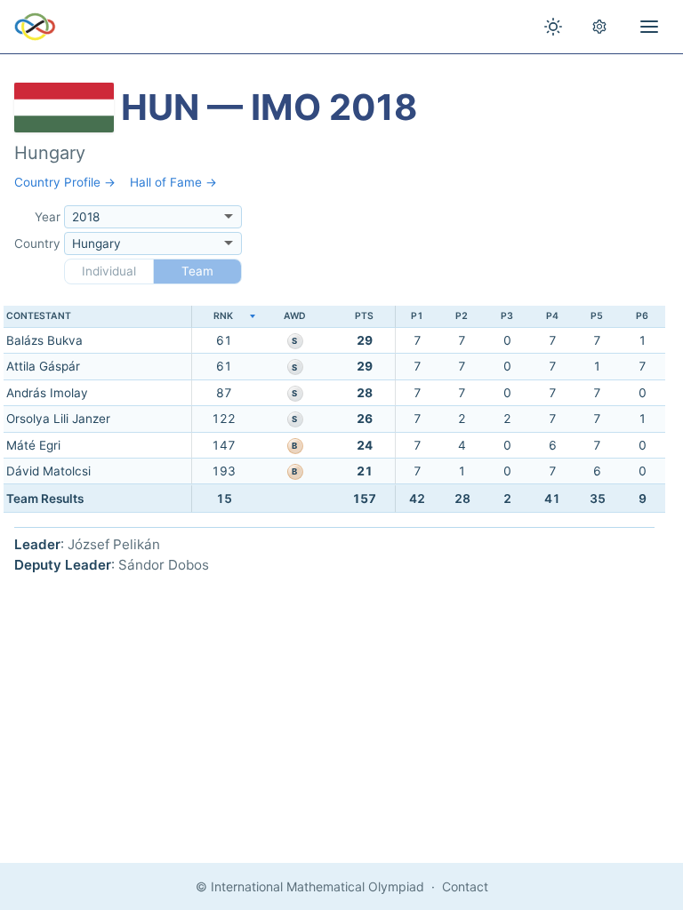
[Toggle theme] (553, 27)
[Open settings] (599, 27)
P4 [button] (552, 316)
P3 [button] (507, 316)
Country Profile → (65, 182)
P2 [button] (461, 316)
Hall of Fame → (173, 182)
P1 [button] (417, 316)
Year (47, 217)
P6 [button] (642, 316)
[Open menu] (649, 26)
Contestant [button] (38, 316)
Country (37, 243)
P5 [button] (597, 316)
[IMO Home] (35, 26)
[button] (223, 317)
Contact (465, 886)
